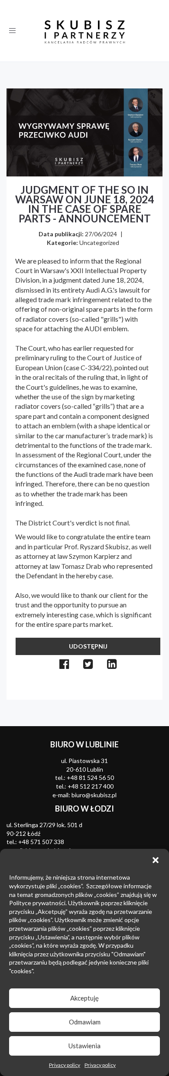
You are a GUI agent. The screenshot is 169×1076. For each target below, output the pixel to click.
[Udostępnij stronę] (64, 664)
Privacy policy (64, 1065)
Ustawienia (84, 1046)
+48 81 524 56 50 (90, 777)
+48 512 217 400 (91, 786)
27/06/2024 (101, 234)
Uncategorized (99, 242)
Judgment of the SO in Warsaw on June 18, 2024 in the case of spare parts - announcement (84, 204)
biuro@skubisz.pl (94, 795)
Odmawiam (85, 1022)
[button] (155, 860)
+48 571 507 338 (41, 841)
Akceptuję (84, 998)
